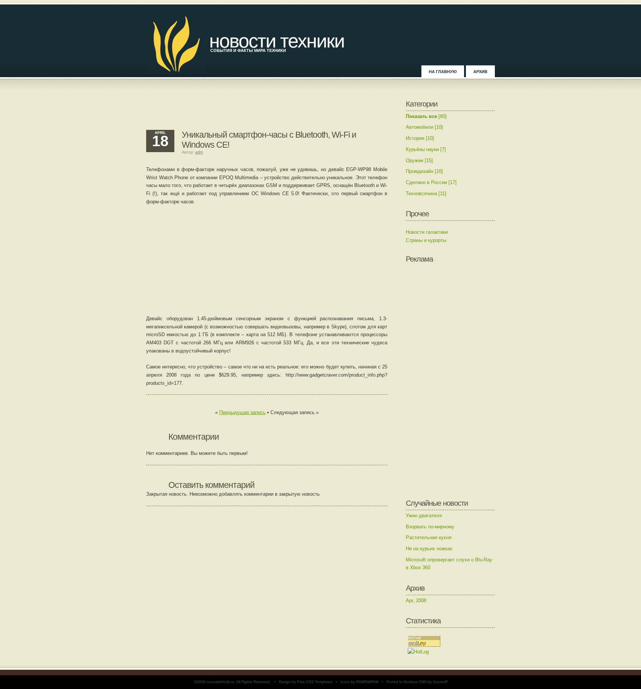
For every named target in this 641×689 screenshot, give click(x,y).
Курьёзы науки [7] (426, 149)
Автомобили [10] (424, 127)
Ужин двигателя (424, 515)
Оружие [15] (419, 160)
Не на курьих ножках (429, 548)
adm (199, 152)
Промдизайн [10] (424, 171)
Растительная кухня (428, 537)
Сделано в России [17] (431, 182)
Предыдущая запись (242, 412)
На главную (443, 71)
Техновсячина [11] (426, 193)
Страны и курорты (426, 240)
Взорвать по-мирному (430, 526)
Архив (480, 71)
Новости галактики (427, 232)
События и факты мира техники (248, 50)
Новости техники (276, 41)
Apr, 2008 (416, 600)
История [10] (420, 138)
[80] (426, 116)
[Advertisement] (267, 111)
